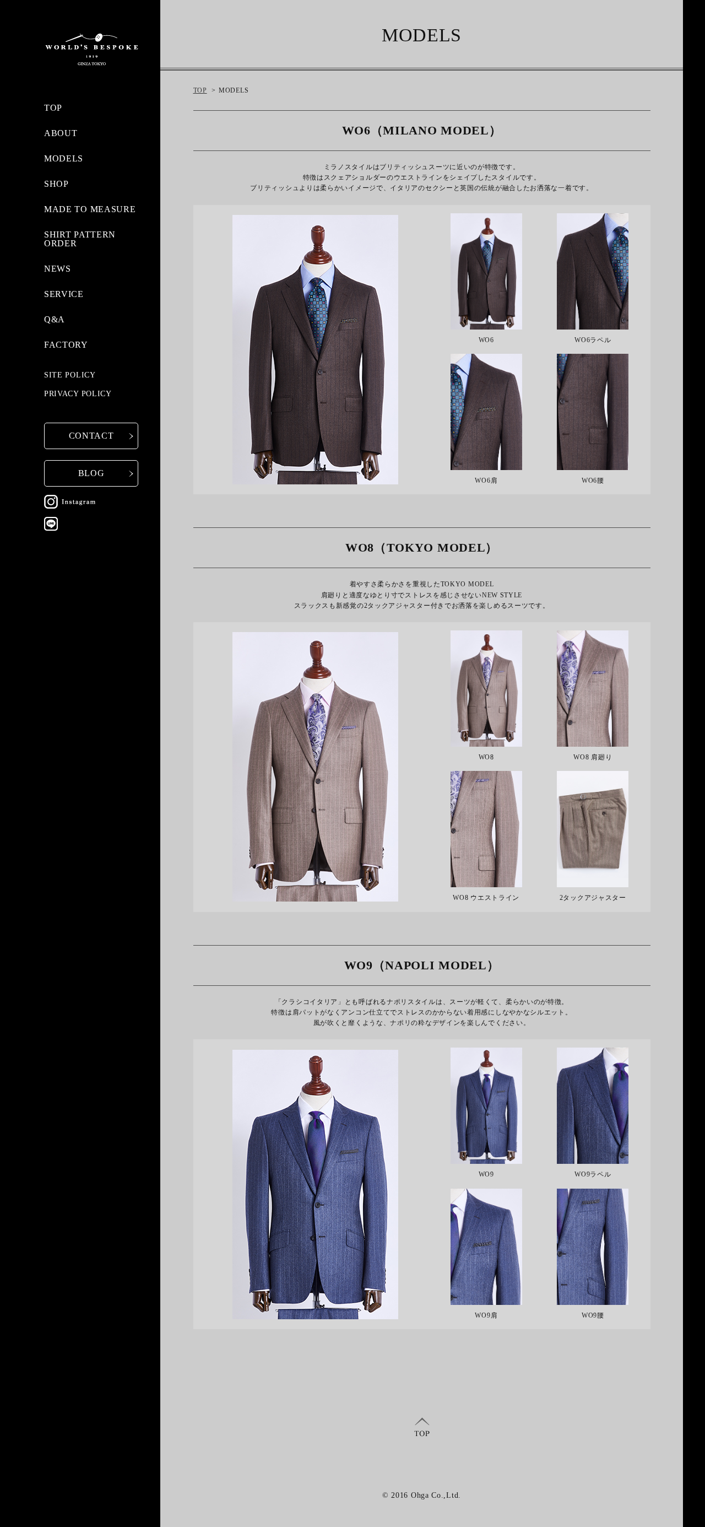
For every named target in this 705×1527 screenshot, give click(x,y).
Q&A (54, 319)
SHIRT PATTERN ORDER (80, 239)
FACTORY (66, 344)
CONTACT (91, 435)
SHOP (56, 183)
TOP (53, 107)
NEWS (57, 268)
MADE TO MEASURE (90, 209)
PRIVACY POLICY (78, 394)
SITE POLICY (70, 375)
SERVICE (64, 294)
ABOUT (61, 133)
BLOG (91, 473)
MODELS (63, 158)
